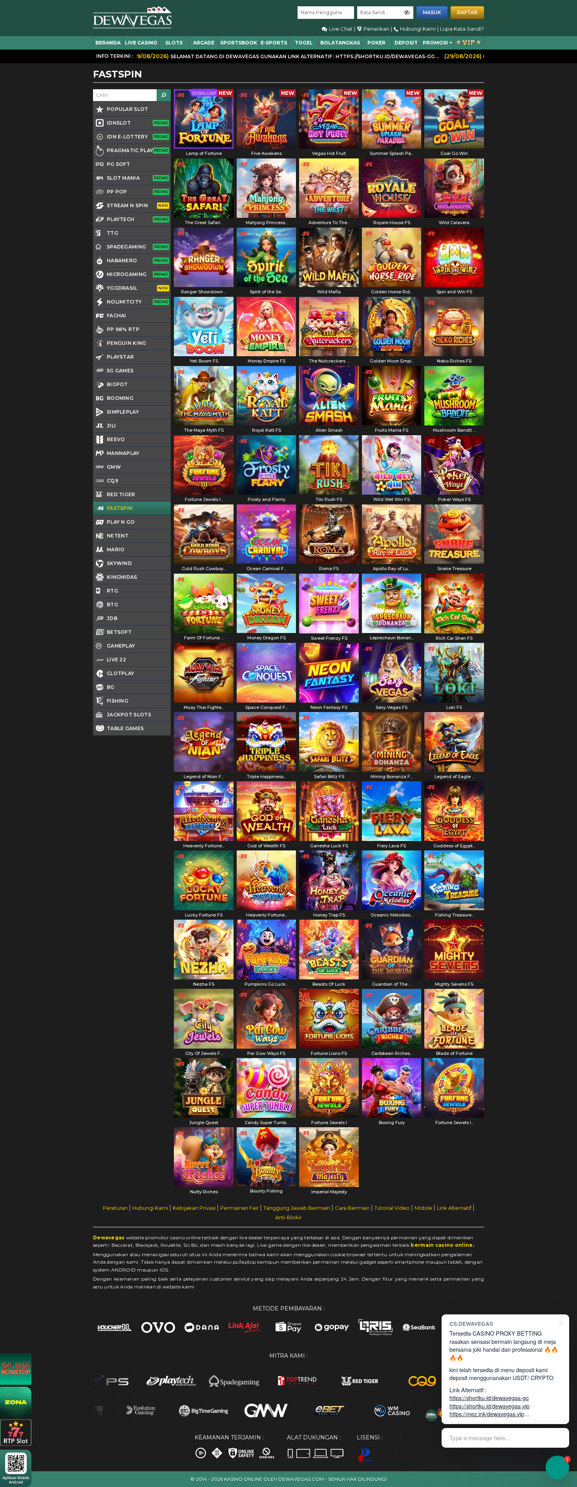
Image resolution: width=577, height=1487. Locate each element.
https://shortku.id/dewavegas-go (489, 1397)
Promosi (435, 43)
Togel (304, 43)
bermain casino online (442, 1245)
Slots (174, 43)
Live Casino (141, 43)
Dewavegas (109, 1237)
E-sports (274, 43)
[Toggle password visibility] (407, 12)
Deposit (406, 43)
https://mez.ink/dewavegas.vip (486, 1414)
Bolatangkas (340, 43)
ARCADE (203, 43)
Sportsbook (238, 43)
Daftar (467, 12)
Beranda (108, 43)
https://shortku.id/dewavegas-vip (489, 1406)
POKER (376, 43)
